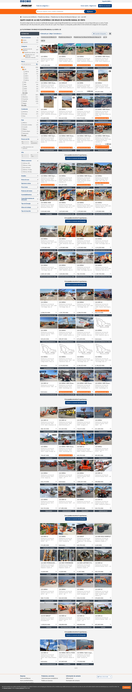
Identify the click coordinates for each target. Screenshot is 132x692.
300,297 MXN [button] (63, 339)
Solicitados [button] (98, 339)
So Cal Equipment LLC (49, 368)
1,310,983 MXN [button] (81, 211)
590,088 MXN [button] (99, 482)
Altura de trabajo (26, 207)
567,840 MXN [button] (63, 661)
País (22, 120)
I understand (126, 687)
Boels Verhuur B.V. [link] (49, 484)
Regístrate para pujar (65, 65)
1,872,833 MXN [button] (63, 211)
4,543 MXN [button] (98, 545)
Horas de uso (25, 179)
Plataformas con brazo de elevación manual (64, 17)
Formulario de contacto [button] (73, 680)
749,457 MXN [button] (45, 455)
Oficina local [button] (69, 678)
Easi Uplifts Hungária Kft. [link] (103, 574)
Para (31, 154)
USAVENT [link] (85, 431)
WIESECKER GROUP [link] (66, 511)
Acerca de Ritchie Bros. (26, 680)
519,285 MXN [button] (45, 545)
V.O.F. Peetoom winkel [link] (103, 600)
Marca (23, 61)
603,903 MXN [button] (99, 455)
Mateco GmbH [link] (48, 511)
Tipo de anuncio (26, 37)
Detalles (23, 176)
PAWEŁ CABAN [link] (67, 664)
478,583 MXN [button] (99, 598)
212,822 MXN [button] (45, 118)
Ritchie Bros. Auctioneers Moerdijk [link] (67, 394)
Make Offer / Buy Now (101, 183)
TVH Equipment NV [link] (103, 431)
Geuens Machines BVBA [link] (48, 431)
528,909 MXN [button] (81, 508)
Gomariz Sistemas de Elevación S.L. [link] (49, 394)
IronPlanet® (67, 68)
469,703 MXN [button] (81, 455)
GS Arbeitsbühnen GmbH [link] (103, 484)
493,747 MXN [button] (99, 185)
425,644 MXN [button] (45, 339)
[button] (29, 33)
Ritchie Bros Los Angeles (103, 68)
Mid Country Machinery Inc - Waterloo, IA (104, 214)
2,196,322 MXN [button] (81, 365)
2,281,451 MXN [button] (45, 274)
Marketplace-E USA (103, 187)
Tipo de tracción (26, 211)
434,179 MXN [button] (45, 482)
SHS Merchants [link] (48, 458)
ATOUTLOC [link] (48, 627)
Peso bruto (24, 187)
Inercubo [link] (103, 627)
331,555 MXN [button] (63, 429)
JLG (79, 17)
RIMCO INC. (85, 484)
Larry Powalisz (49, 214)
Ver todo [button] (25, 93)
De (22, 154)
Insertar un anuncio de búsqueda (76, 158)
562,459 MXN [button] (63, 598)
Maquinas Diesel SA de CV (49, 68)
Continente (24, 109)
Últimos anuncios (26, 160)
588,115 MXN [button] (45, 598)
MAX (31, 141)
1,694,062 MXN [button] (63, 274)
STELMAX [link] (103, 547)
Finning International (67, 187)
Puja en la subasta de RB (101, 146)
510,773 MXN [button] (81, 118)
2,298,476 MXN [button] (45, 312)
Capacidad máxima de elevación (27, 199)
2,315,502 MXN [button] (63, 365)
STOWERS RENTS (103, 94)
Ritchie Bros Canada (85, 187)
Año (22, 152)
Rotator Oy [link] (85, 458)
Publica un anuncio (46, 680)
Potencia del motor (26, 191)
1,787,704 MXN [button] (99, 274)
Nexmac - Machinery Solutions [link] (67, 484)
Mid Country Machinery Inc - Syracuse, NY (68, 214)
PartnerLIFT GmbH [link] (67, 431)
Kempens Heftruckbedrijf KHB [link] (49, 664)
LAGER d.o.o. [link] (67, 547)
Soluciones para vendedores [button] (49, 678)
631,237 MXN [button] (63, 185)
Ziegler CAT (48, 120)
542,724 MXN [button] (45, 508)
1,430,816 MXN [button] (45, 624)
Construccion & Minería (30, 17)
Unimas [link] (85, 547)
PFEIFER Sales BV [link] (85, 664)
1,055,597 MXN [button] (81, 482)
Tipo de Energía (25, 203)
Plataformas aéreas (44, 17)
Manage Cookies (7, 688)
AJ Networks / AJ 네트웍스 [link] (48, 547)
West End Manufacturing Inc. (66, 341)
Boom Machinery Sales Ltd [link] (67, 627)
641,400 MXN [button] (99, 429)
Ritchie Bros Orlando (85, 94)
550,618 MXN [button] (81, 598)
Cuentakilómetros (26, 194)
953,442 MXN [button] (63, 118)
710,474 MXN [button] (81, 429)
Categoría (24, 46)
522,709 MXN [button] (81, 545)
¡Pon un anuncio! (106, 6)
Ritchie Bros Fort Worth (48, 94)
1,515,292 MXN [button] (99, 247)
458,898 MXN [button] (63, 624)
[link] (49, 49)
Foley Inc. (85, 120)
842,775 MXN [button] (99, 312)
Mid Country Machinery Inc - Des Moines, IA (69, 368)
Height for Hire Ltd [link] (103, 511)
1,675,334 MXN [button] (45, 65)
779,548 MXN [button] (81, 661)
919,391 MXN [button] (99, 91)
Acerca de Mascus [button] (25, 678)
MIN (22, 141)
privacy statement (20, 688)
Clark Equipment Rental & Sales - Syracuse (86, 341)
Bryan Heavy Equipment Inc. (48, 341)
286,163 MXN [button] (45, 429)
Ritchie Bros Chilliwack (103, 150)
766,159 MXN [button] (81, 274)
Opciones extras (26, 183)
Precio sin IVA (25, 139)
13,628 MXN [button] (44, 571)
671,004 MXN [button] (63, 508)
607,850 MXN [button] (99, 624)
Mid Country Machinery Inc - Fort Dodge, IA (50, 250)
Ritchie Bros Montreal (103, 120)
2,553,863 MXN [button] (45, 211)
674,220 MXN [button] (81, 339)
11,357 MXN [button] (80, 571)
